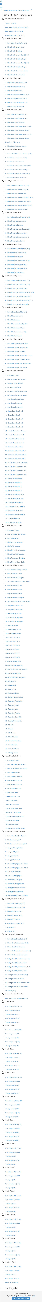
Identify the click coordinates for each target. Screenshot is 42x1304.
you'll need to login (29, 1296)
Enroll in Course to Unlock (21, 1298)
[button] (1, 2)
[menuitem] (1, 5)
